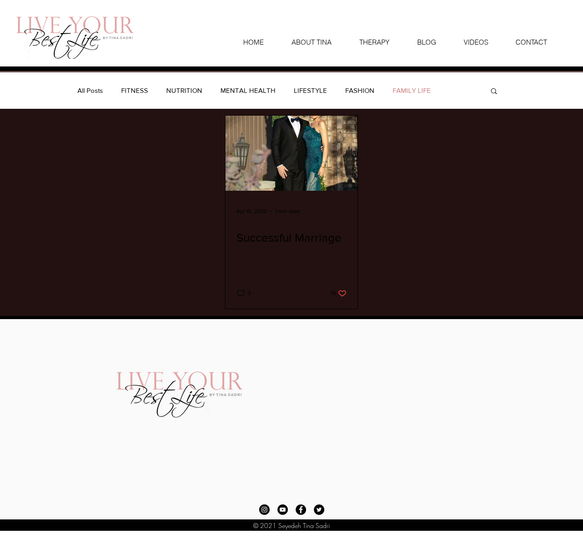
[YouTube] (282, 509)
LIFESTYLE (310, 90)
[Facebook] (301, 509)
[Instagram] (264, 509)
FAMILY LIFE (412, 90)
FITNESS (134, 90)
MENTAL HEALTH (248, 90)
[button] (494, 92)
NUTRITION (184, 90)
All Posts (90, 90)
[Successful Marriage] (291, 153)
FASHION (359, 90)
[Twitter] (319, 509)
